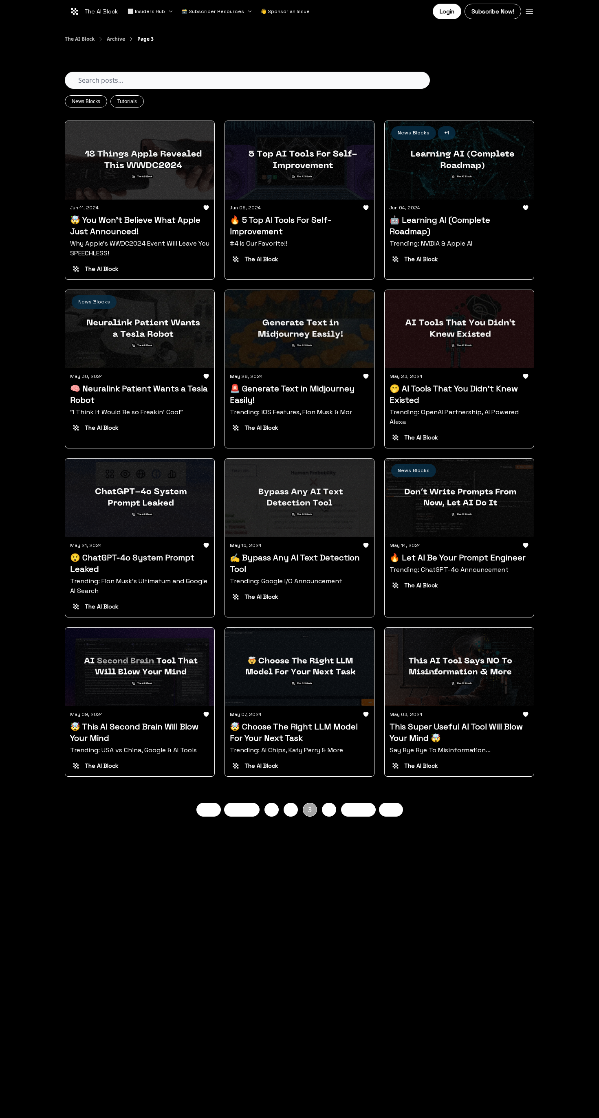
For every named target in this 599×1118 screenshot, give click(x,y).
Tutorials (127, 101)
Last (391, 809)
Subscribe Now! (492, 11)
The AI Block (80, 39)
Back (246, 809)
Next (353, 809)
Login (447, 11)
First (209, 809)
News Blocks (86, 101)
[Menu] (529, 10)
